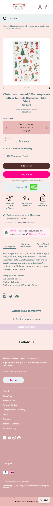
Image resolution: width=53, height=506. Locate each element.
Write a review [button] (26, 326)
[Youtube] (9, 437)
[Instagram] (14, 437)
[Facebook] (4, 437)
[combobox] (10, 139)
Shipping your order (25, 245)
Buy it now (26, 174)
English (8, 463)
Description (9, 246)
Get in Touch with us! (43, 245)
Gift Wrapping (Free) (17, 156)
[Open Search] (4, 19)
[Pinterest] (19, 437)
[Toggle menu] (6, 7)
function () (7, 488)
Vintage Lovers (23, 481)
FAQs (5, 414)
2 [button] (28, 87)
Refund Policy (10, 428)
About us (7, 396)
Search (6, 391)
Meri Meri (33, 110)
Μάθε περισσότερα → (37, 234)
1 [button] (25, 87)
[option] (26, 61)
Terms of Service (11, 423)
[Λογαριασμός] (40, 6)
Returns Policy (10, 405)
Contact (7, 419)
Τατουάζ (10, 118)
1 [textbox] (5, 140)
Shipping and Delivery (14, 409)
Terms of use (9, 400)
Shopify (15, 486)
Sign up (13, 380)
